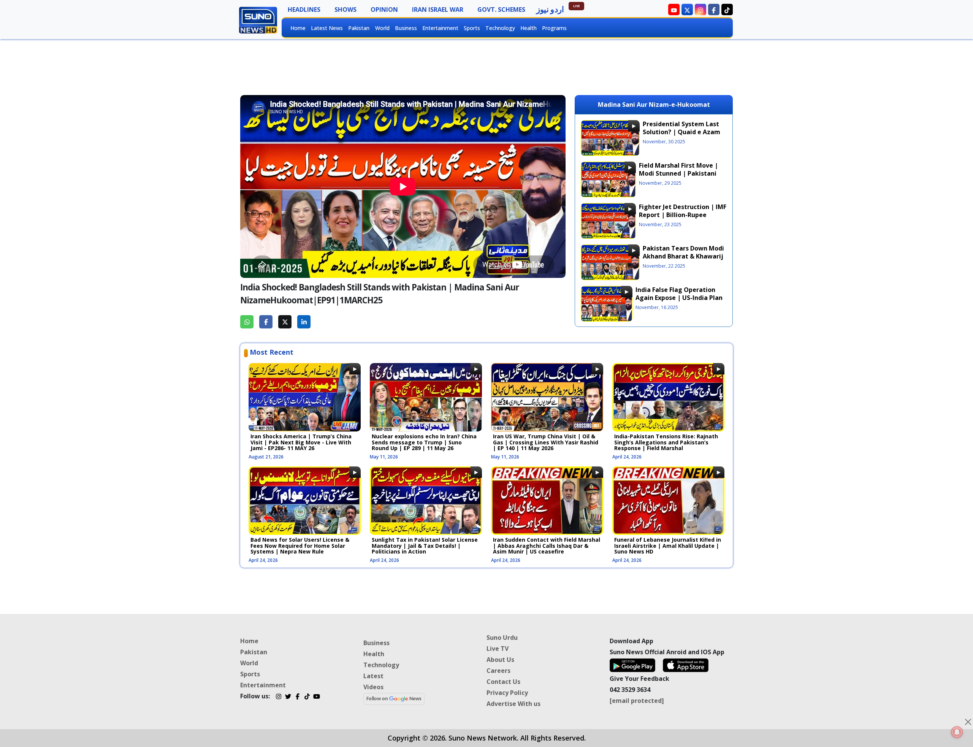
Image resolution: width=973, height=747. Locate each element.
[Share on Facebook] (266, 321)
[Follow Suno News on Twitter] (687, 9)
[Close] (968, 721)
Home (298, 28)
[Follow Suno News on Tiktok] (727, 9)
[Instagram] (278, 697)
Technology (500, 28)
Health (528, 28)
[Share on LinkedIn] (304, 321)
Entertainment (440, 28)
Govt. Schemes (501, 9)
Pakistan (358, 28)
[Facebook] (297, 697)
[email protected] (637, 700)
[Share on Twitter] (285, 321)
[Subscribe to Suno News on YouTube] (674, 9)
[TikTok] (307, 697)
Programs (554, 28)
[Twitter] (288, 697)
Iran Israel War (437, 9)
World (382, 28)
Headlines (304, 9)
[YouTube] (316, 697)
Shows (345, 9)
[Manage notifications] (957, 732)
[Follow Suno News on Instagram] (700, 9)
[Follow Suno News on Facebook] (714, 9)
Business (406, 28)
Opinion (384, 9)
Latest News (327, 28)
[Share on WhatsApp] (247, 321)
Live (576, 6)
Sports (472, 28)
